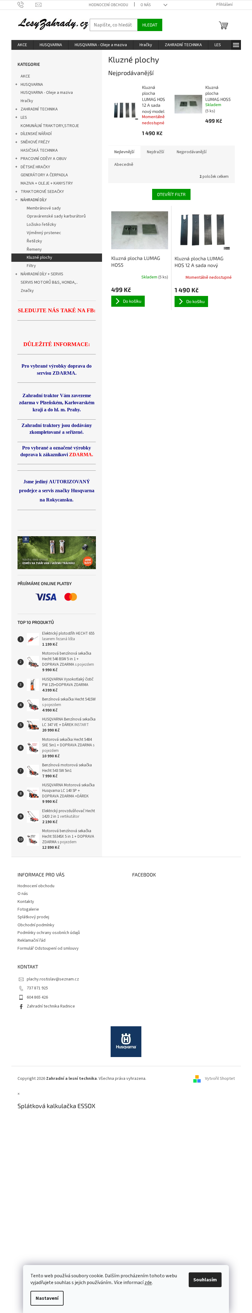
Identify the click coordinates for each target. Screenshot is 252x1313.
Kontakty (26, 902)
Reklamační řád (31, 940)
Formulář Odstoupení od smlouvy (48, 948)
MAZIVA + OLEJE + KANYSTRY (47, 183)
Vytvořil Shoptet (220, 1079)
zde (148, 1282)
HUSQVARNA (32, 85)
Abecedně (123, 165)
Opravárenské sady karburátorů (56, 216)
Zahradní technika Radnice (51, 1006)
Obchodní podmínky (36, 925)
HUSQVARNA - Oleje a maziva (47, 93)
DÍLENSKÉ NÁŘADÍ (36, 134)
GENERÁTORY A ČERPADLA (44, 175)
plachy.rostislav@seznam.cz (53, 979)
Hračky (27, 101)
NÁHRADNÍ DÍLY (34, 200)
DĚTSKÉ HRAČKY (35, 167)
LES (24, 117)
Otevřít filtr (171, 194)
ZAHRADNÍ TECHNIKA (39, 109)
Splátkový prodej (33, 917)
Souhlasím (205, 1279)
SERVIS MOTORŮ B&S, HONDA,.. (49, 282)
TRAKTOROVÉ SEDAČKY (42, 192)
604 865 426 (37, 997)
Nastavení (47, 1298)
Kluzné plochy (39, 257)
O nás (145, 5)
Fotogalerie (28, 909)
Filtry (31, 266)
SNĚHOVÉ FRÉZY (35, 142)
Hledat (149, 24)
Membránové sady (44, 208)
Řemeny (34, 249)
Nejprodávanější (192, 152)
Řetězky (34, 241)
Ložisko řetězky (41, 224)
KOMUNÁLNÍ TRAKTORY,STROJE (50, 126)
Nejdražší (155, 152)
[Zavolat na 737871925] (27, 4)
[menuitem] (22, 45)
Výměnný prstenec (44, 233)
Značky (27, 291)
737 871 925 (37, 988)
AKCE (25, 76)
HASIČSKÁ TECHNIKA (39, 150)
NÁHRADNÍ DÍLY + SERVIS (42, 274)
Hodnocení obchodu (108, 5)
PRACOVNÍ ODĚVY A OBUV (43, 159)
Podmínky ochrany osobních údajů (49, 933)
